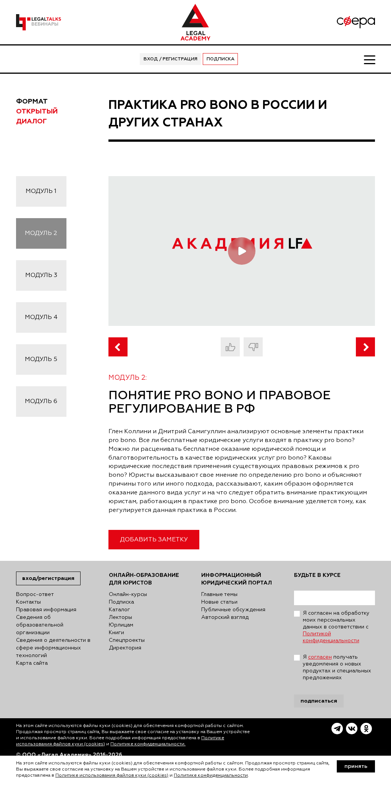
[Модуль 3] (365, 346)
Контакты (28, 602)
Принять (355, 766)
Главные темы (219, 594)
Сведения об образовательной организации (39, 625)
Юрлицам (121, 625)
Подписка (220, 59)
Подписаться (319, 701)
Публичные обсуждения (233, 609)
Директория (125, 648)
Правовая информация (46, 609)
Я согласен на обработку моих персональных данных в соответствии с (336, 626)
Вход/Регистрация (48, 578)
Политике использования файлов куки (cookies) (111, 775)
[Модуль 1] (118, 346)
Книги (116, 632)
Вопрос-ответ (35, 594)
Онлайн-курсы (128, 594)
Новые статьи (219, 602)
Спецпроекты (127, 640)
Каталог (119, 609)
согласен (320, 657)
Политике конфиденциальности (211, 775)
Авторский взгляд (225, 617)
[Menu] (369, 59)
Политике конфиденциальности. (148, 744)
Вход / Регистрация (170, 59)
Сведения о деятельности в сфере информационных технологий (53, 648)
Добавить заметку (154, 540)
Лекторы (120, 617)
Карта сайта (32, 663)
